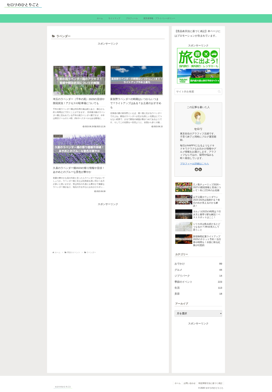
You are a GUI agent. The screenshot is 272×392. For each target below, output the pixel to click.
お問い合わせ (190, 383)
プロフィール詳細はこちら (194, 163)
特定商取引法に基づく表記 (210, 383)
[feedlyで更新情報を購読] (196, 169)
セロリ (198, 128)
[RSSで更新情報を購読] (200, 169)
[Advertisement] (108, 52)
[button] (219, 91)
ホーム (178, 383)
